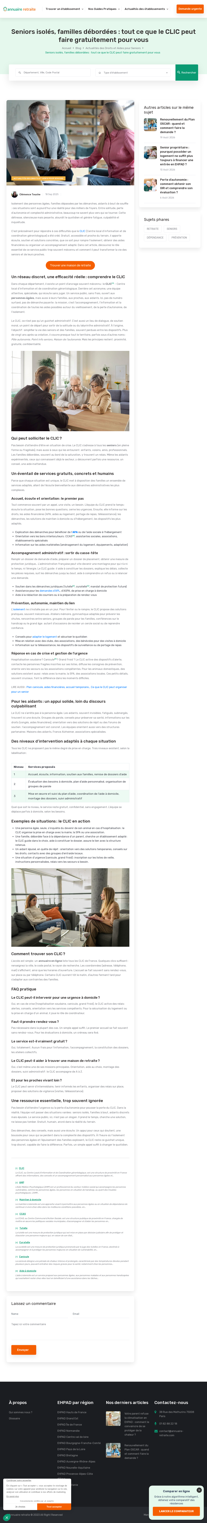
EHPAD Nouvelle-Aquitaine (73, 1467)
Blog (78, 48)
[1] (113, 283)
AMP (21, 1182)
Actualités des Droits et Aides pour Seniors (113, 48)
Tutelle (23, 1228)
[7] (55, 659)
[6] (88, 586)
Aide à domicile (27, 1271)
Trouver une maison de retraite (70, 265)
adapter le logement (44, 636)
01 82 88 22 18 (168, 1423)
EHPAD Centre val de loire (72, 1436)
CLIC (82, 231)
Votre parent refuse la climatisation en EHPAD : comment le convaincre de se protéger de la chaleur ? (137, 1424)
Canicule (24, 1256)
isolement (19, 609)
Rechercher (188, 72)
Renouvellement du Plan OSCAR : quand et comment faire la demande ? (177, 126)
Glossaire (14, 1418)
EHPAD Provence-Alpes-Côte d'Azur (75, 1476)
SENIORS (172, 228)
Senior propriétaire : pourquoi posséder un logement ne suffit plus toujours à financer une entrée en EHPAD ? (176, 156)
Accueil (66, 48)
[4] (73, 536)
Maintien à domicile (30, 1199)
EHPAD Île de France (69, 1424)
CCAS (22, 1214)
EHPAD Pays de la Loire (71, 1449)
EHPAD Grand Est (67, 1418)
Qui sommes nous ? (20, 1412)
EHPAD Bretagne (67, 1455)
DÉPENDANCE (155, 237)
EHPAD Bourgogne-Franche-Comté (79, 1443)
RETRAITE (153, 228)
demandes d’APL (50, 590)
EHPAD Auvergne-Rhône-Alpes (76, 1461)
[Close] (199, 1490)
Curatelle (24, 1242)
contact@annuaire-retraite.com (171, 1433)
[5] (73, 586)
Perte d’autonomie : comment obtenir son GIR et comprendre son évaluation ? (176, 186)
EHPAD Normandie (68, 1430)
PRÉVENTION (179, 237)
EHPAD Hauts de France (71, 1412)
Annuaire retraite (19, 1514)
